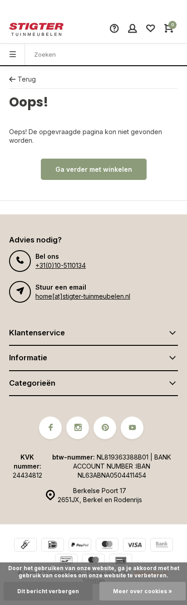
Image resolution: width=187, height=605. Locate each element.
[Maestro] (93, 562)
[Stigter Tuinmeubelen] (36, 29)
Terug (27, 79)
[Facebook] (50, 427)
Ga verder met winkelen (93, 169)
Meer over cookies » (142, 591)
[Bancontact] (66, 562)
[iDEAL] (52, 546)
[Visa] (134, 546)
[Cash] (25, 546)
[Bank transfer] (161, 546)
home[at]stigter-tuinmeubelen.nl (82, 296)
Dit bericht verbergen (48, 591)
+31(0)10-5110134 (60, 265)
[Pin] (120, 562)
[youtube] (132, 427)
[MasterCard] (107, 546)
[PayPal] (80, 546)
